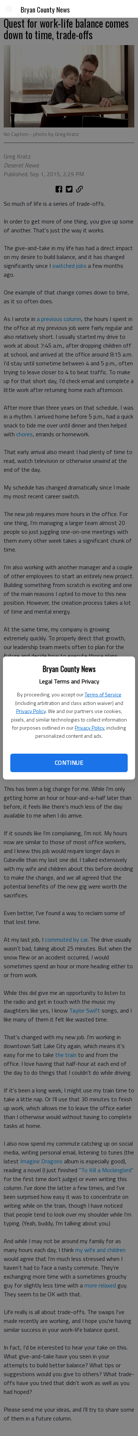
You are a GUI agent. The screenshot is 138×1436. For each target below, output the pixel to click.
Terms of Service (103, 694)
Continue (69, 762)
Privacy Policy (31, 711)
